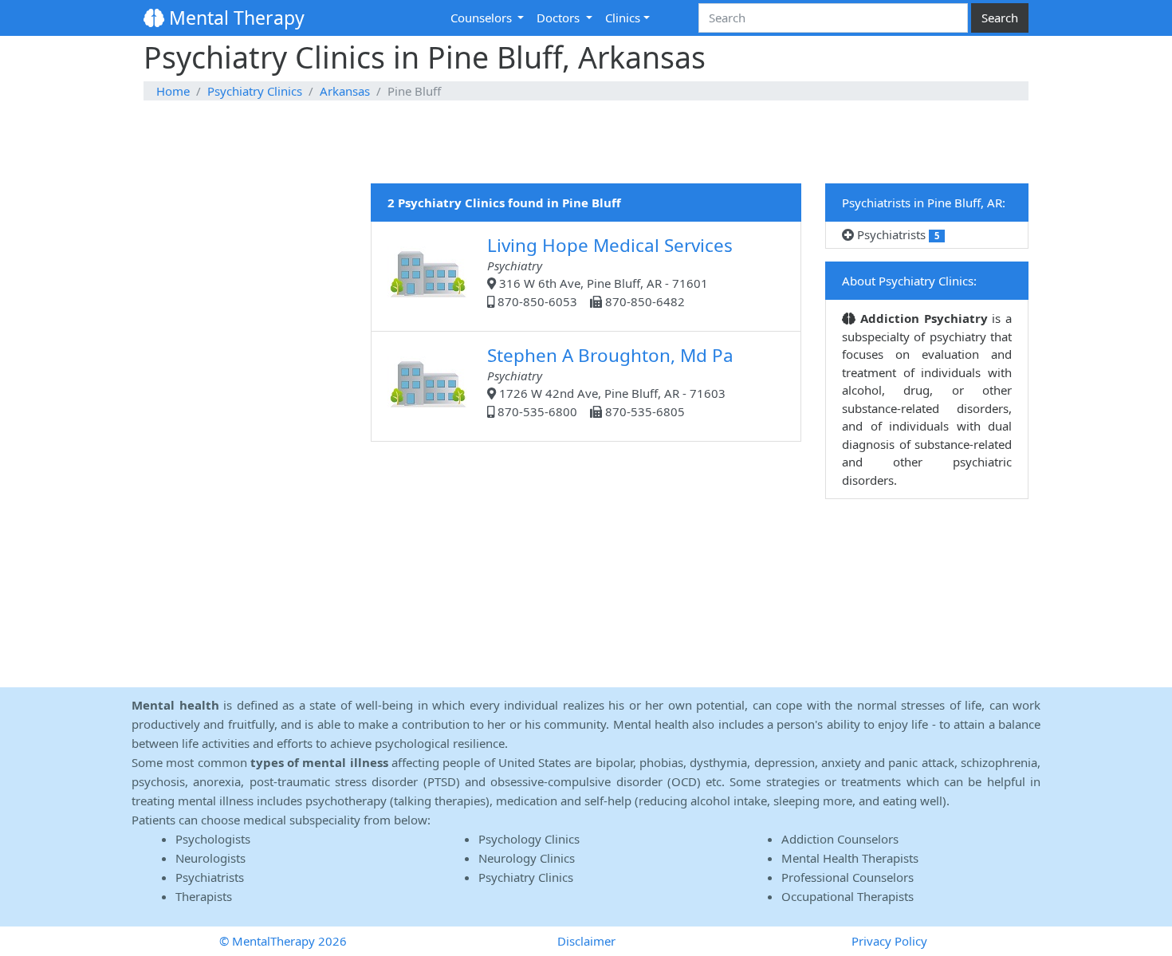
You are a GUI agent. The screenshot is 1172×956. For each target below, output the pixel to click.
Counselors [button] (482, 18)
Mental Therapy (234, 17)
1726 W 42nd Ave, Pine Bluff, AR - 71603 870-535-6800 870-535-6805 (610, 381)
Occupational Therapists (847, 896)
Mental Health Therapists (849, 858)
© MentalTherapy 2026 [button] (283, 941)
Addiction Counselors (840, 839)
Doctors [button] (560, 18)
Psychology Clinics (529, 839)
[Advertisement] (586, 143)
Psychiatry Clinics (254, 91)
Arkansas (345, 91)
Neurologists (210, 858)
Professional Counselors (847, 877)
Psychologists (212, 839)
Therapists (203, 896)
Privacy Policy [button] (889, 941)
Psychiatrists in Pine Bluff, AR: (923, 202)
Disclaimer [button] (586, 941)
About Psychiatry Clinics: (909, 281)
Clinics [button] (622, 18)
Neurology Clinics (526, 858)
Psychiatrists (896, 234)
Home (173, 91)
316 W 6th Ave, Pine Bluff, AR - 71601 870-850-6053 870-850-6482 (610, 271)
